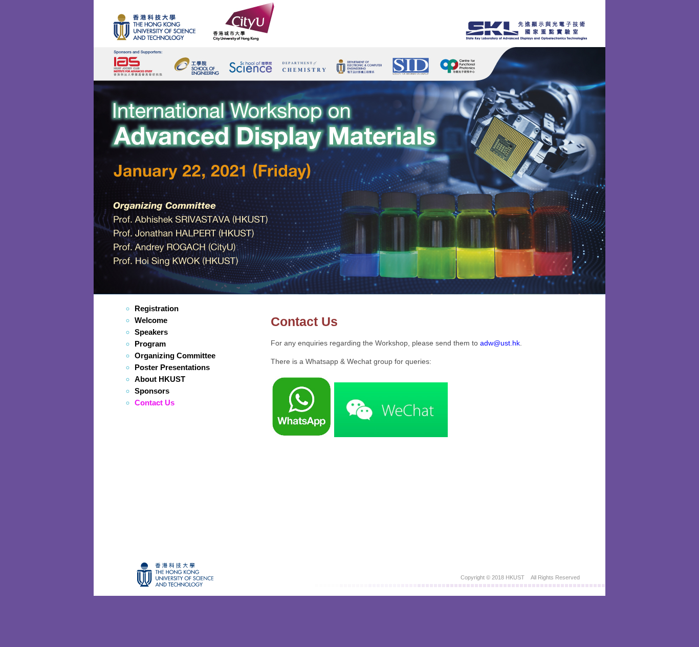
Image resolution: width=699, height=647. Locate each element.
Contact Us (154, 402)
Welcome (151, 320)
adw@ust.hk (500, 343)
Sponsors (152, 390)
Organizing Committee (175, 355)
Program (150, 343)
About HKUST (160, 379)
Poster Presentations (172, 367)
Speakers (151, 332)
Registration (157, 308)
